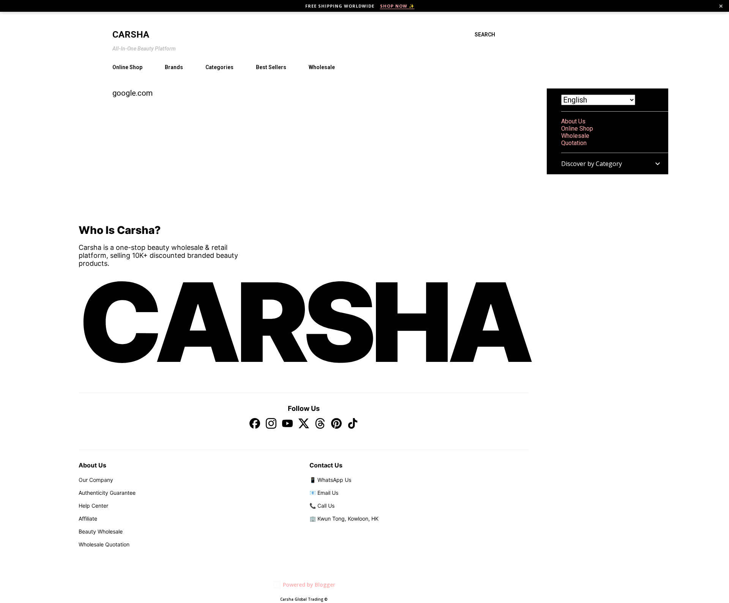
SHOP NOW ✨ (397, 6)
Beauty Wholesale (101, 531)
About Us (573, 121)
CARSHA (304, 322)
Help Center (93, 505)
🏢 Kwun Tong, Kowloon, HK (344, 518)
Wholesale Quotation (104, 544)
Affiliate (88, 518)
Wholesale (322, 67)
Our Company (96, 480)
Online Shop (127, 67)
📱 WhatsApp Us (330, 480)
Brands (174, 67)
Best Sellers (271, 67)
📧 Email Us (323, 492)
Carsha (130, 34)
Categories (219, 67)
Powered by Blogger (308, 584)
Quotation (574, 143)
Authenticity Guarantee (107, 492)
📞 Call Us (322, 505)
